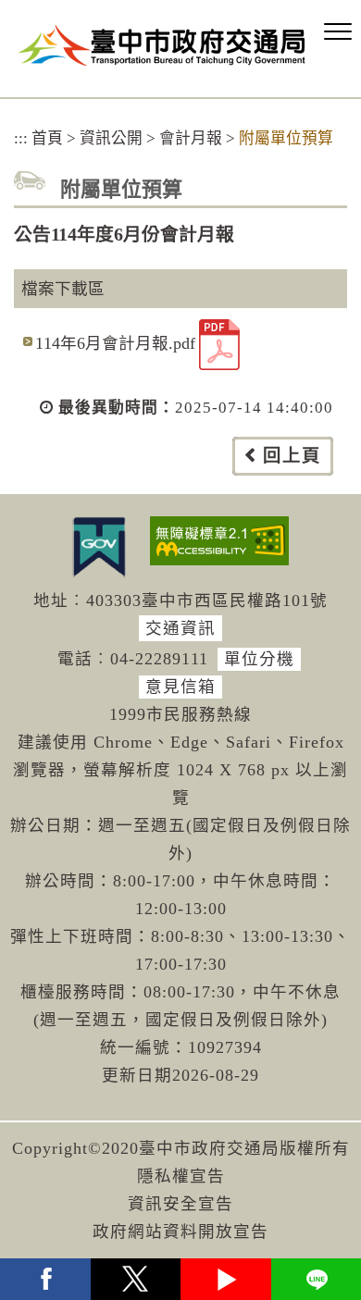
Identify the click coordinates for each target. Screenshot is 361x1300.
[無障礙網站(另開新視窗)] (219, 540)
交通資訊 (180, 628)
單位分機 (259, 659)
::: (21, 138)
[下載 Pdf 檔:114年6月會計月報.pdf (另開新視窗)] (219, 344)
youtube (225, 1279)
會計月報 (190, 138)
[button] (338, 32)
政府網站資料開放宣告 (180, 1231)
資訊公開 (111, 138)
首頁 (47, 138)
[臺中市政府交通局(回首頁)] (162, 45)
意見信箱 (180, 686)
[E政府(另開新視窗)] (99, 546)
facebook (45, 1279)
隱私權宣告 (181, 1176)
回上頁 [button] (292, 455)
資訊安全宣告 (180, 1204)
